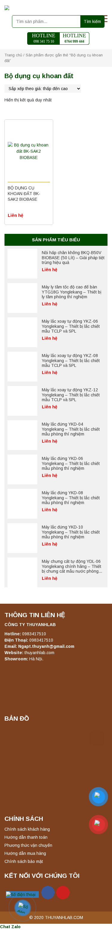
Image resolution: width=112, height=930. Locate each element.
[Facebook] (48, 892)
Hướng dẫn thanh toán (25, 837)
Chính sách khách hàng (27, 829)
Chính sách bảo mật (23, 861)
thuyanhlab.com (39, 652)
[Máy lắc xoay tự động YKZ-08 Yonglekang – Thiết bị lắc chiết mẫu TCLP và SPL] (22, 366)
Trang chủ (13, 55)
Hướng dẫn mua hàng (25, 853)
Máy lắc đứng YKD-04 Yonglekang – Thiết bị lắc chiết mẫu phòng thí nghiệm (71, 429)
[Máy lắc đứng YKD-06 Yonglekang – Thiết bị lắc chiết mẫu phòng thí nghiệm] (22, 469)
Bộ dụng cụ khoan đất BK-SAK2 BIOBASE (24, 194)
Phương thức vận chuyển (28, 845)
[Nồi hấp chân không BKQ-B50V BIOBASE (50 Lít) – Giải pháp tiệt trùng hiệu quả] (22, 264)
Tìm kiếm (92, 21)
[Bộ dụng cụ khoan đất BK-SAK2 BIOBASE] (29, 151)
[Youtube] (63, 892)
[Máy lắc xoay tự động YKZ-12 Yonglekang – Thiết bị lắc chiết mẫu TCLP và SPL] (22, 401)
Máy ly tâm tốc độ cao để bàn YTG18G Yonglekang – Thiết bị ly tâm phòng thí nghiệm (71, 292)
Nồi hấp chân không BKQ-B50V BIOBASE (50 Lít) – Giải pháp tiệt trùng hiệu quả (73, 257)
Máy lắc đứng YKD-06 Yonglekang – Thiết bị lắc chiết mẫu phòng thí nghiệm (71, 463)
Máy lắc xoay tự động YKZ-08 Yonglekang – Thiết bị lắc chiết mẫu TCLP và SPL (71, 360)
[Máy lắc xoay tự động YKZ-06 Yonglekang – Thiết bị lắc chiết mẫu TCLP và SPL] (22, 332)
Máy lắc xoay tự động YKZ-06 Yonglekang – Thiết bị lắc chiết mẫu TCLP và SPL (71, 326)
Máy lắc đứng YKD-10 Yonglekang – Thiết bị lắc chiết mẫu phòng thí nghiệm (71, 532)
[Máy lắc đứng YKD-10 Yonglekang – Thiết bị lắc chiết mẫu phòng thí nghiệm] (22, 538)
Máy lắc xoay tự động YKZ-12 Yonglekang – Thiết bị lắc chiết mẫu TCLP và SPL (71, 394)
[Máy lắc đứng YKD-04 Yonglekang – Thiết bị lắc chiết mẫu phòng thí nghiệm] (22, 435)
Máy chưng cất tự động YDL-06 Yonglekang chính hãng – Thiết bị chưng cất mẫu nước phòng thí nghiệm (71, 569)
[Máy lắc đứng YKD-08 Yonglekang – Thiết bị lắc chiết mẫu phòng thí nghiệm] (22, 504)
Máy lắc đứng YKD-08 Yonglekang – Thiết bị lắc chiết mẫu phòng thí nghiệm (71, 497)
